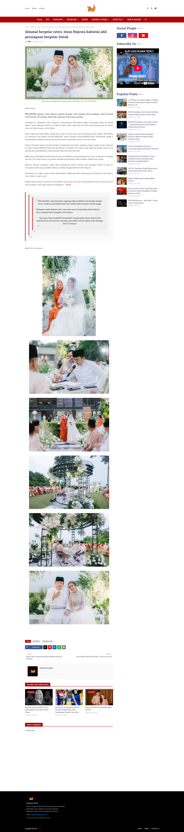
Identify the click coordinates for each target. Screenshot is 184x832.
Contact (42, 8)
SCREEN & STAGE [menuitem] (99, 19)
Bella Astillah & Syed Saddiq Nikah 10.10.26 (98, 708)
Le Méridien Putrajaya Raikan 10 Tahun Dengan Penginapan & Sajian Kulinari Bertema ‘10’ (143, 102)
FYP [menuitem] (47, 19)
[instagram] (151, 8)
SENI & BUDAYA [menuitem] (134, 19)
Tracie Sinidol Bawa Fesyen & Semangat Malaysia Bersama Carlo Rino (143, 147)
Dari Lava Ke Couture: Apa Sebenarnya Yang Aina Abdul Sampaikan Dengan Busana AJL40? (143, 190)
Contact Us (155, 828)
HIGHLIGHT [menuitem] (58, 19)
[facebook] (148, 8)
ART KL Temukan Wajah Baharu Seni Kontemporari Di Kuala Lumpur (142, 169)
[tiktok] (154, 35)
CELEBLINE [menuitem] (71, 19)
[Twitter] (45, 647)
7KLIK (39, 828)
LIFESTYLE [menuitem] (117, 19)
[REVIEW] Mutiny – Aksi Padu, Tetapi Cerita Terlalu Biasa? (142, 201)
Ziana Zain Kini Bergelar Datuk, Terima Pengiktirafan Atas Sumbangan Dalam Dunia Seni (67, 709)
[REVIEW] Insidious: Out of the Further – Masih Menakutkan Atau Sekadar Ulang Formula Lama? (143, 124)
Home (27, 8)
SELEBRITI (36, 641)
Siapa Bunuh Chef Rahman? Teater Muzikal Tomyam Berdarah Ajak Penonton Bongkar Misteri (141, 158)
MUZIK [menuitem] (85, 19)
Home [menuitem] (39, 19)
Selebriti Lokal (35, 27)
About (34, 8)
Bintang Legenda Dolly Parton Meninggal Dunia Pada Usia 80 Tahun (36, 709)
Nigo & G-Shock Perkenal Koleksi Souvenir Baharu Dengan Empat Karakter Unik (140, 136)
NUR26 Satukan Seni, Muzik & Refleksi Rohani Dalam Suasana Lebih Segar (143, 113)
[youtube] (155, 8)
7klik (29, 41)
